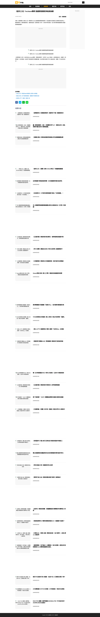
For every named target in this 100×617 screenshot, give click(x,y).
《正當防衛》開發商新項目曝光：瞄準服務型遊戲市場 (48, 236)
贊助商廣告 (41, 28)
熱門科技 (62, 6)
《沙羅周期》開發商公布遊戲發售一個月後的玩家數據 (48, 261)
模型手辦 (54, 6)
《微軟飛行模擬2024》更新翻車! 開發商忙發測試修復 (48, 341)
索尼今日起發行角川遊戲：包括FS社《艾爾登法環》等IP (49, 577)
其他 (70, 6)
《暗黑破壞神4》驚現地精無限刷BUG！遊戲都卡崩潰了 (48, 521)
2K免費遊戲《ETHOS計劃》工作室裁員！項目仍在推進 (48, 589)
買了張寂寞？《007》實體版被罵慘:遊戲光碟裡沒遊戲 (48, 397)
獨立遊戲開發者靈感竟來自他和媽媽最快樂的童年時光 (48, 453)
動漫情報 (37, 6)
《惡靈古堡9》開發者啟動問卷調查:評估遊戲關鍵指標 (48, 137)
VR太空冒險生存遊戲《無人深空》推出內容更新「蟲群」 (49, 317)
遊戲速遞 (46, 6)
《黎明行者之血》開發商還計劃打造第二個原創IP (47, 477)
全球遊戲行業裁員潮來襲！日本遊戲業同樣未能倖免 (47, 181)
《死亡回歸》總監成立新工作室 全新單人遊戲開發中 (47, 249)
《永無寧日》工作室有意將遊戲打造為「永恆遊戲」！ (48, 193)
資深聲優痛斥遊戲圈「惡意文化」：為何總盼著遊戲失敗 (48, 305)
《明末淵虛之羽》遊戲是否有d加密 (43, 465)
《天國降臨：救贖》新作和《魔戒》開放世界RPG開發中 (49, 409)
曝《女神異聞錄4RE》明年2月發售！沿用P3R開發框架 (48, 373)
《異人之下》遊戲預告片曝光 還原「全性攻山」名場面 (48, 329)
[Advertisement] (77, 30)
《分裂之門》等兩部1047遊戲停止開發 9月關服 (26, 93)
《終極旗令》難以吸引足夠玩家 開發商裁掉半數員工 (47, 440)
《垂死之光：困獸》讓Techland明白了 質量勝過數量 (48, 169)
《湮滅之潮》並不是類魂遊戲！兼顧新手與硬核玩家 (27, 95)
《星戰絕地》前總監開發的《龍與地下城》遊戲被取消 (48, 113)
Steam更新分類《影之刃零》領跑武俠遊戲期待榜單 (47, 273)
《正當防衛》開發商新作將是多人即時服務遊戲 (46, 385)
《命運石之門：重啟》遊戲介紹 (22, 98)
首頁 (30, 6)
